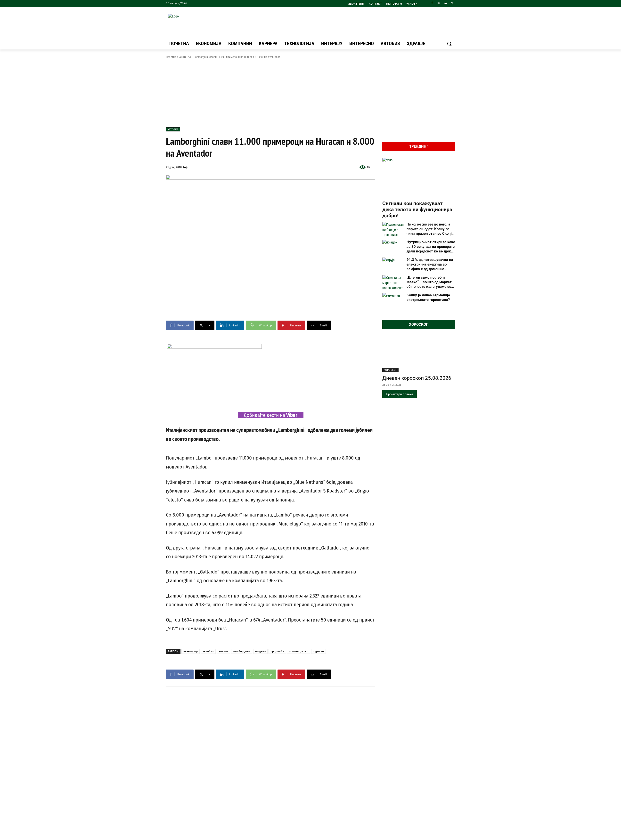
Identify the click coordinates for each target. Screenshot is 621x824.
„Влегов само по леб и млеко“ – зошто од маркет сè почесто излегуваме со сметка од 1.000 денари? (429, 282)
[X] (452, 3)
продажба (277, 651)
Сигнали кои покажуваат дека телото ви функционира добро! (417, 209)
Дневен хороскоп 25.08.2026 (416, 378)
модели (260, 651)
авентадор (190, 651)
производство (298, 651)
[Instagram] (439, 3)
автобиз (208, 651)
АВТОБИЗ (185, 57)
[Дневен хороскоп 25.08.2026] (418, 354)
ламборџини (241, 651)
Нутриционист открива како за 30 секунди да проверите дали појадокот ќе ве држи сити (431, 246)
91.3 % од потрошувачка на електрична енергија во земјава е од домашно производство (430, 264)
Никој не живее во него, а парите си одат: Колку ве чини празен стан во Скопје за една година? (430, 229)
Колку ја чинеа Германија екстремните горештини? (428, 297)
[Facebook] (432, 3)
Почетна (171, 57)
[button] (449, 43)
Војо (185, 167)
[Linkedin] (445, 3)
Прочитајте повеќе (399, 394)
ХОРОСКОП (390, 370)
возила (223, 651)
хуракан (318, 651)
